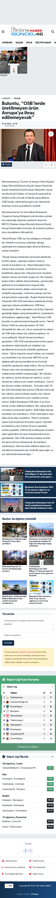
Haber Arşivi (38, 874)
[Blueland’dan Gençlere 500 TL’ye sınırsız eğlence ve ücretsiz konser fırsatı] (41, 587)
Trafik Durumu (38, 861)
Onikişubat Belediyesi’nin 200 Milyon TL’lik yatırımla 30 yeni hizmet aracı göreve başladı (41, 571)
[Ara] (52, 32)
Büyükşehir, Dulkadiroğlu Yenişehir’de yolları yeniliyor (14, 541)
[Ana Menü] (3, 32)
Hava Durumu (11, 861)
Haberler (6, 98)
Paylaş (8, 164)
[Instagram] (30, 851)
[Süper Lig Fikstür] (52, 757)
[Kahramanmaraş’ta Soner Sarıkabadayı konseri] (14, 558)
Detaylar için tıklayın (28, 747)
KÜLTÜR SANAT (43, 42)
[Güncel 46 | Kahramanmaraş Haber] (28, 32)
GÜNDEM (7, 42)
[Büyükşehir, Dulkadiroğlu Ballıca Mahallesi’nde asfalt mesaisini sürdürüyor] (14, 587)
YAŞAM (19, 42)
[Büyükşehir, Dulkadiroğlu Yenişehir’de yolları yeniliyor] (14, 530)
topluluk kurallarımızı (27, 652)
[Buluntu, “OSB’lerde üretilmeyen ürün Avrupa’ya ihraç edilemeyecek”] (28, 145)
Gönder (8, 643)
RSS (10, 886)
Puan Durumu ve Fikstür (15, 867)
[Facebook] (25, 851)
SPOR (29, 42)
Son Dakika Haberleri (14, 874)
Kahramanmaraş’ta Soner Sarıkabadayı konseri (11, 569)
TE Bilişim (35, 894)
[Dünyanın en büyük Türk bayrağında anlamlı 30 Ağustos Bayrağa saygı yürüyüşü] (41, 530)
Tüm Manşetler (39, 867)
